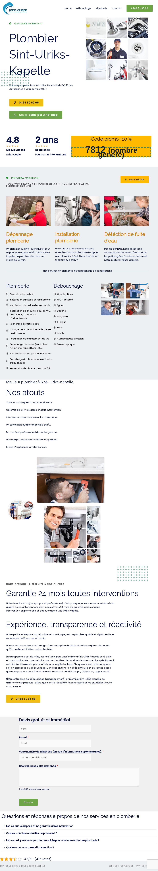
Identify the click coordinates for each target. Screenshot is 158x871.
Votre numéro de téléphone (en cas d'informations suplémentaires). (61, 751)
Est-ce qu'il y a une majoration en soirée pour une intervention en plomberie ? (52, 840)
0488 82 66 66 (139, 8)
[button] (79, 826)
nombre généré (117, 152)
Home (68, 8)
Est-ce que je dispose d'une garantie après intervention (39, 826)
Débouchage (83, 8)
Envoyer (28, 802)
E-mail (24, 737)
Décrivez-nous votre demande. (38, 766)
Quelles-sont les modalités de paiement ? (31, 833)
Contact (117, 8)
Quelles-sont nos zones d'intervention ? (30, 847)
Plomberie (101, 8)
